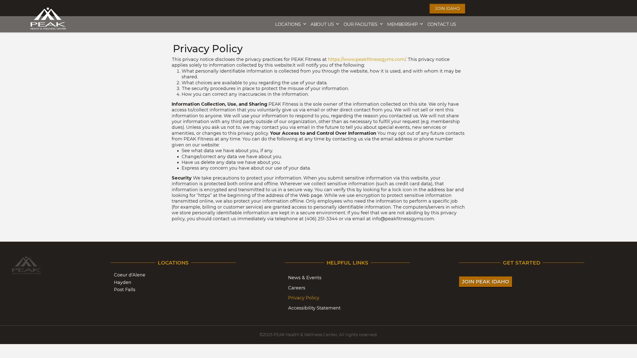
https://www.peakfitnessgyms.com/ (367, 59)
